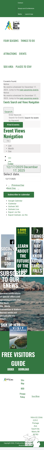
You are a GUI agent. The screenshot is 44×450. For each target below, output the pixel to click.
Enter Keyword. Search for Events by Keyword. (16, 118)
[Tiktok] (33, 406)
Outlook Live (13, 209)
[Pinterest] (32, 411)
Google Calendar (15, 201)
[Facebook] (33, 401)
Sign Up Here (10, 324)
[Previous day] (9, 156)
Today (10, 163)
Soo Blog (35, 396)
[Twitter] (37, 406)
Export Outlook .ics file (17, 215)
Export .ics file (14, 212)
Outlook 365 (13, 206)
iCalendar (12, 204)
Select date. (12, 174)
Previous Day (18, 185)
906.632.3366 (36, 417)
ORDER (10, 369)
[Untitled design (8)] (18, 327)
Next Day (11, 188)
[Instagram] (37, 401)
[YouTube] (37, 411)
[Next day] (9, 160)
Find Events (13, 125)
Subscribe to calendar (19, 194)
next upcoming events (29, 90)
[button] (35, 66)
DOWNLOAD (23, 369)
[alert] (22, 87)
